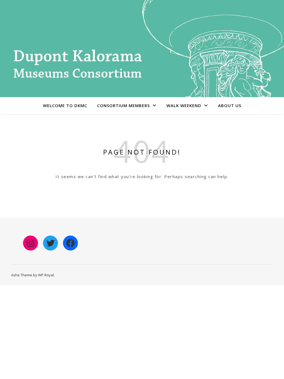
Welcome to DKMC (65, 105)
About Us (229, 105)
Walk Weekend (183, 105)
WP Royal (46, 274)
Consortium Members (123, 105)
